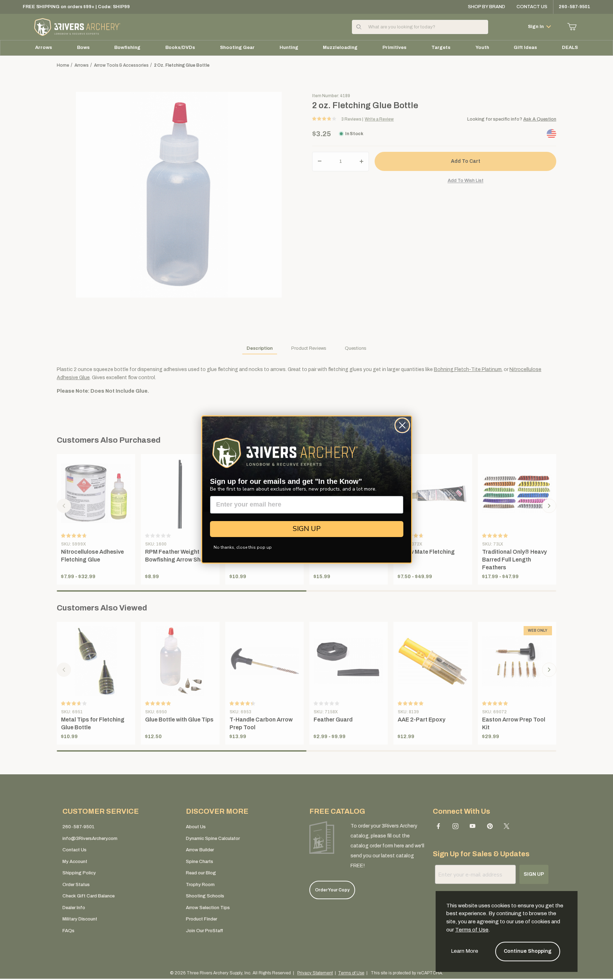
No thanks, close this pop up (243, 547)
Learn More (464, 951)
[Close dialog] (402, 425)
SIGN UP (307, 528)
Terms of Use (471, 930)
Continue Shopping (528, 951)
